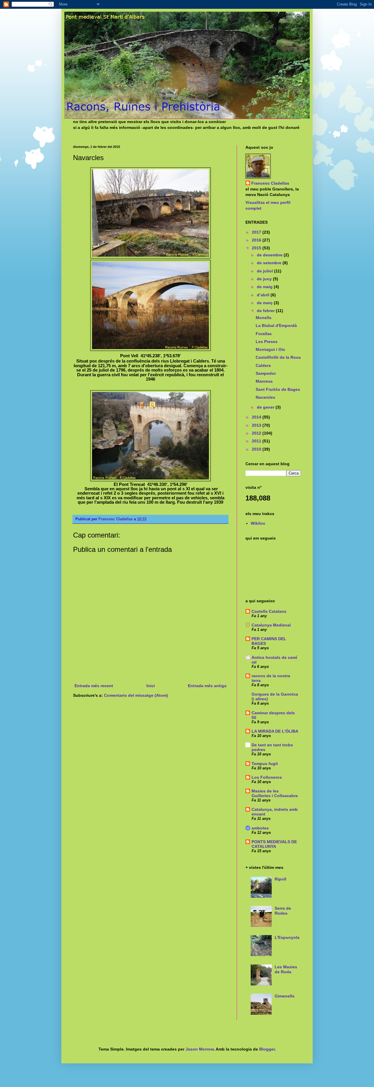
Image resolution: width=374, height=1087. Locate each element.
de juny (265, 278)
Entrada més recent (94, 685)
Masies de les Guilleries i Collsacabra (275, 793)
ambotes (260, 828)
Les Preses (267, 341)
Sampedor (266, 373)
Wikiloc (258, 523)
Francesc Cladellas (116, 519)
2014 (257, 417)
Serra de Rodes (283, 911)
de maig (265, 286)
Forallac (264, 333)
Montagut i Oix (270, 349)
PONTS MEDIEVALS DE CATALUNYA (274, 844)
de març (265, 302)
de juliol (265, 271)
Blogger (267, 1049)
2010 (257, 449)
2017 (257, 232)
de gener (266, 407)
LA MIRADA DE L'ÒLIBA (275, 731)
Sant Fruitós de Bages (278, 389)
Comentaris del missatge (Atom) (136, 695)
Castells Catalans (269, 611)
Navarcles (265, 397)
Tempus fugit (265, 763)
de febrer (266, 310)
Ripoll (280, 879)
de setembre (270, 262)
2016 (257, 240)
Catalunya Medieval (271, 625)
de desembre (270, 255)
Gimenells (285, 996)
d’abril (264, 295)
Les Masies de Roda (286, 969)
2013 (257, 425)
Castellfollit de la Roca (278, 357)
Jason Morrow (200, 1049)
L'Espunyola (287, 937)
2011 (257, 441)
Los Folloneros (267, 777)
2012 (257, 433)
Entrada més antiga (207, 685)
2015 (257, 248)
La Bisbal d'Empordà (276, 325)
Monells (263, 317)
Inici (150, 685)
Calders (263, 365)
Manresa (264, 381)
